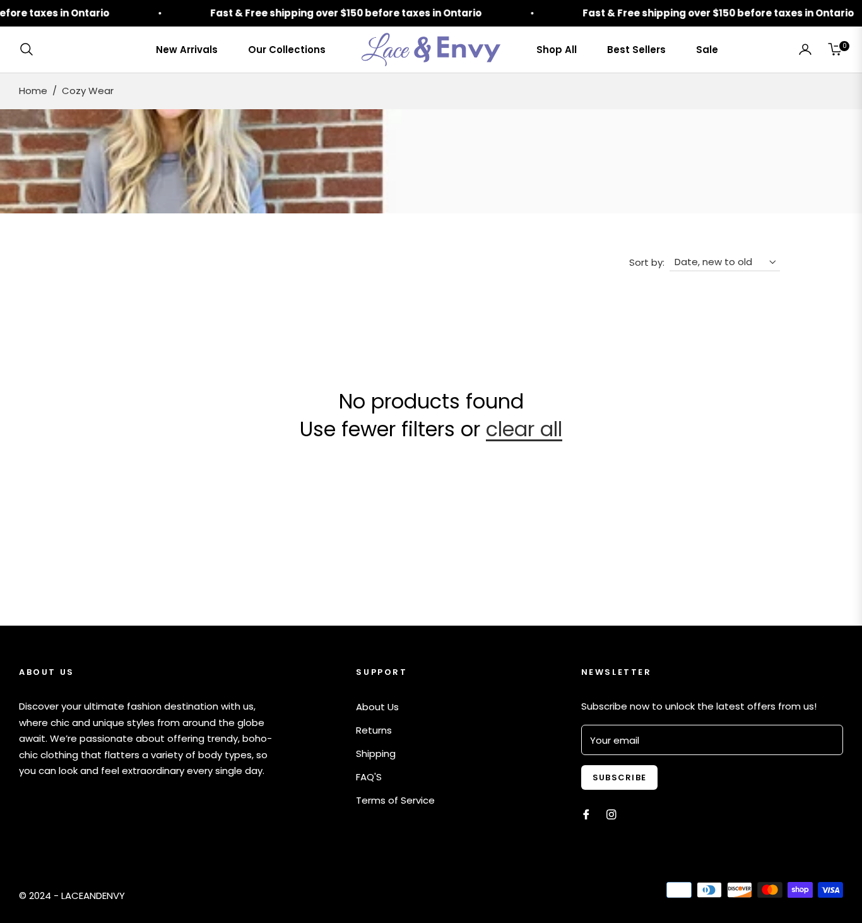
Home (33, 90)
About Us (377, 706)
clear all (524, 429)
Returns (374, 730)
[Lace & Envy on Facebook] (586, 813)
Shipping (376, 753)
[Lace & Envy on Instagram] (611, 813)
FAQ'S (369, 776)
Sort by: (646, 262)
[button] (30, 49)
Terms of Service (395, 800)
